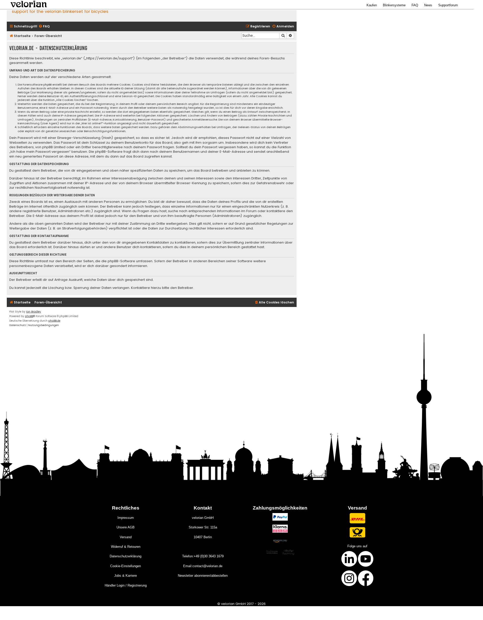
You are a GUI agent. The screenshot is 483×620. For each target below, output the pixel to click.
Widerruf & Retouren (125, 547)
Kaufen (372, 5)
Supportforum (448, 5)
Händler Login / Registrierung (126, 585)
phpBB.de (54, 321)
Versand (126, 537)
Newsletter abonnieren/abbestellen (203, 575)
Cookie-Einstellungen (125, 566)
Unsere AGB (125, 527)
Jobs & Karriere (125, 575)
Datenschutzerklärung (125, 556)
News (428, 5)
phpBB (29, 316)
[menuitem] (44, 26)
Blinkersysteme (394, 5)
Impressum (125, 518)
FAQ (415, 5)
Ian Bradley (33, 312)
